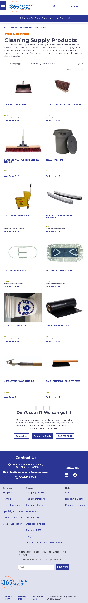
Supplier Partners (35, 524)
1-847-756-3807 (27, 477)
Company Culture (35, 505)
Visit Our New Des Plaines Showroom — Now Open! (41, 18)
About (29, 488)
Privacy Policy (22, 598)
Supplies (14, 27)
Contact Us (21, 436)
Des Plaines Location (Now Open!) (44, 542)
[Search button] (54, 6)
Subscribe (62, 566)
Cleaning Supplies (26, 27)
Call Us (75, 6)
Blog (28, 536)
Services (7, 488)
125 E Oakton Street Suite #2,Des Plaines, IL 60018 (27, 465)
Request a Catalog (75, 505)
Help (67, 488)
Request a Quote (42, 436)
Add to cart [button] (10, 121)
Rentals (7, 499)
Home (6, 27)
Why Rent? (32, 511)
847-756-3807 (65, 436)
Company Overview (36, 492)
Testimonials (32, 517)
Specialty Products (13, 511)
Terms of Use (38, 598)
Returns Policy (7, 598)
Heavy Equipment (12, 505)
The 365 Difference (36, 499)
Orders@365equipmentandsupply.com (27, 472)
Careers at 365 (33, 530)
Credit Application (12, 524)
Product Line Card (13, 517)
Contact (69, 492)
